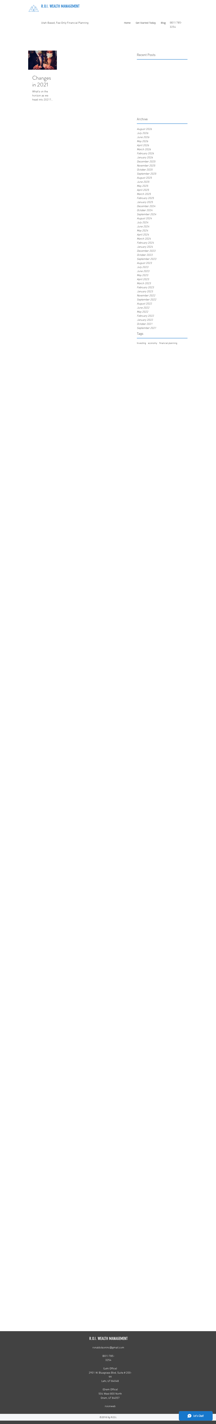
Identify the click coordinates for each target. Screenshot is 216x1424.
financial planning (168, 343)
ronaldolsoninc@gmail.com (108, 1347)
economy (152, 343)
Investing (141, 343)
